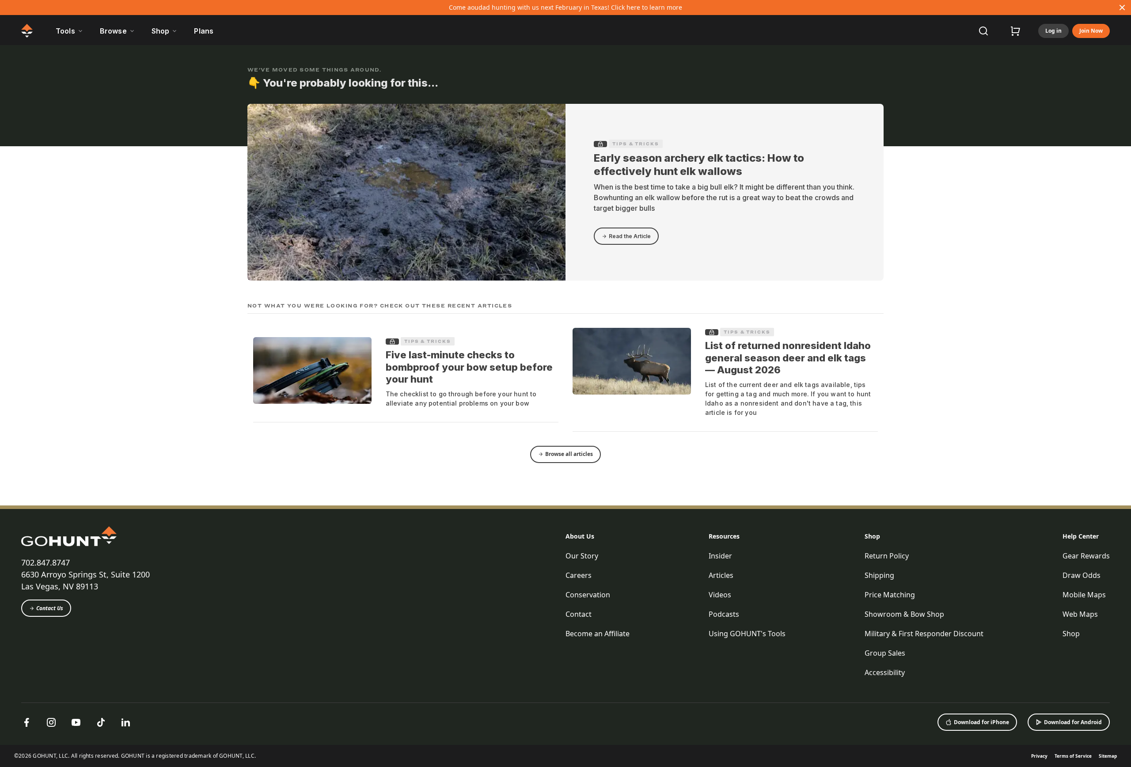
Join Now (1091, 30)
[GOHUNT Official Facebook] (26, 722)
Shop (872, 536)
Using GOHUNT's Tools (747, 633)
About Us (580, 536)
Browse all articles (569, 454)
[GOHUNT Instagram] (51, 722)
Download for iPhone (981, 722)
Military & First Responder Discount (924, 633)
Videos (720, 595)
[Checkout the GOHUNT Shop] (1015, 31)
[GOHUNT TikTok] (100, 722)
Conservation (588, 595)
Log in (1053, 30)
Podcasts (724, 614)
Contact (579, 614)
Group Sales (885, 653)
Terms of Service (1073, 756)
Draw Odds (1082, 575)
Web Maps (1080, 614)
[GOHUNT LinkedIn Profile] (125, 722)
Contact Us (49, 608)
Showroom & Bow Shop (904, 614)
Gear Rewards (1086, 556)
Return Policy (887, 556)
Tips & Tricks (635, 143)
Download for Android (1073, 722)
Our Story (582, 556)
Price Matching (890, 595)
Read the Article (630, 236)
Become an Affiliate (598, 633)
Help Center (1081, 536)
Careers (579, 575)
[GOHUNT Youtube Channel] (76, 722)
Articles (721, 575)
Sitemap (1108, 756)
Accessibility (885, 672)
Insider (720, 556)
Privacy (1039, 756)
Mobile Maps (1084, 595)
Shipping (879, 575)
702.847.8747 (45, 562)
